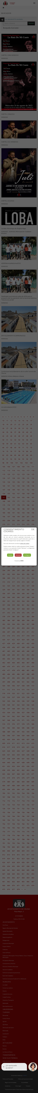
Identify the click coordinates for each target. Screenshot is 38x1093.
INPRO (22, 560)
